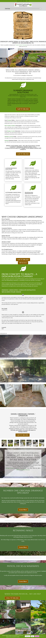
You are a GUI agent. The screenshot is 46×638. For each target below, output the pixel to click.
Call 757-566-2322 (23, 109)
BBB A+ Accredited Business (23, 469)
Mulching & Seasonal (9, 136)
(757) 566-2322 (22, 1)
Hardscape (7, 140)
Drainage (9, 120)
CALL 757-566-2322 (12, 598)
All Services (23, 262)
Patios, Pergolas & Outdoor (10, 125)
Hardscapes (4, 383)
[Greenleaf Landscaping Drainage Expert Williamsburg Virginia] (23, 346)
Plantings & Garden (11, 131)
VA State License (9, 468)
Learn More (23, 509)
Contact (13, 147)
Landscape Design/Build (8, 358)
